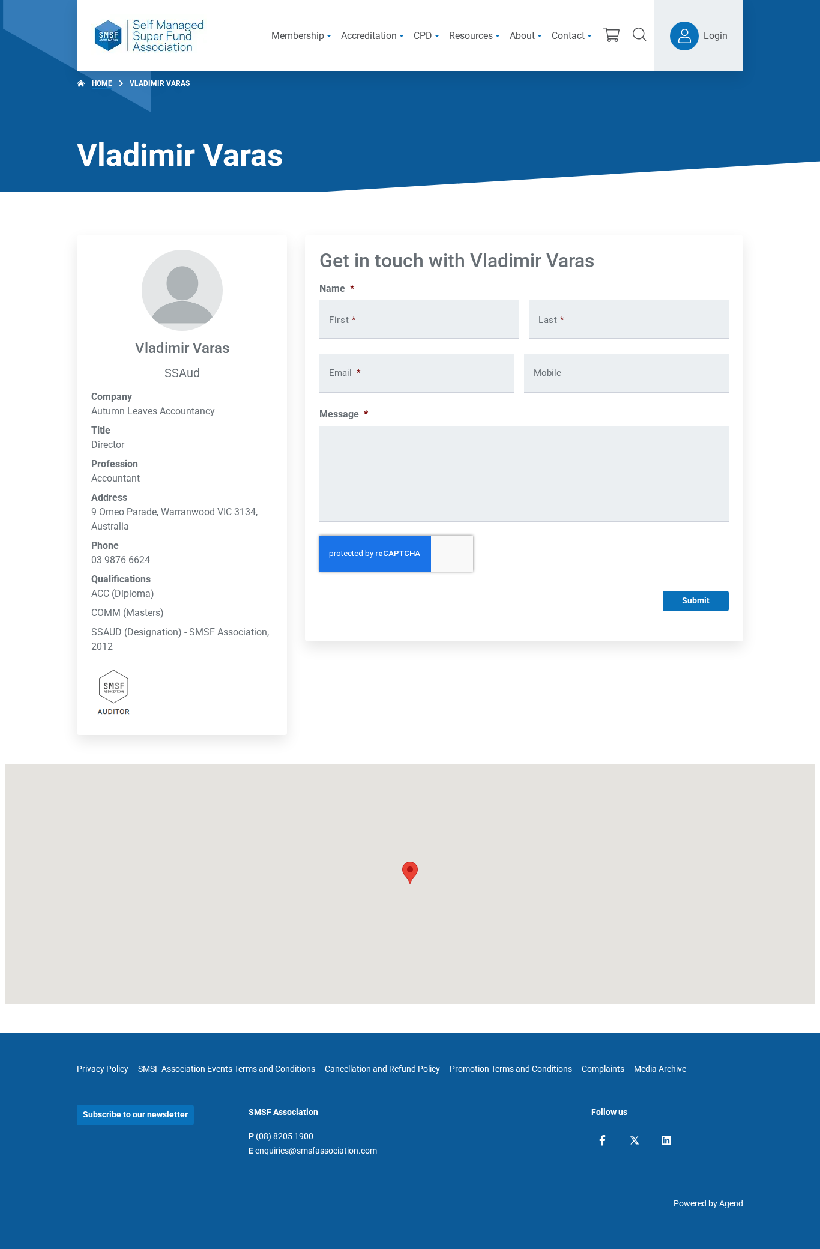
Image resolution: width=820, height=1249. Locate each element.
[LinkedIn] (666, 1140)
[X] (634, 1140)
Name (336, 288)
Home (102, 83)
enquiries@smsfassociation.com (316, 1150)
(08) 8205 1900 (284, 1136)
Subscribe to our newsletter (135, 1114)
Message (343, 414)
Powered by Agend (708, 1203)
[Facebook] (602, 1140)
